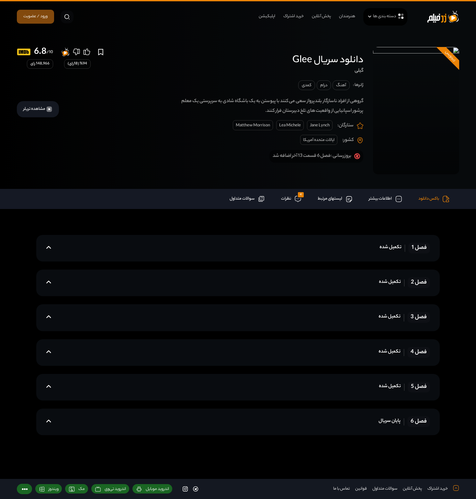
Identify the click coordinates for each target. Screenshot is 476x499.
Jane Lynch (320, 125)
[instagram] (185, 488)
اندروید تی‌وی (115, 489)
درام (323, 85)
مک (81, 489)
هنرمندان (347, 16)
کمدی (307, 85)
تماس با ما (341, 488)
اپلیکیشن (267, 16)
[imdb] (24, 52)
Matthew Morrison (253, 125)
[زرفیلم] (443, 16)
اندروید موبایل (157, 489)
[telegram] (195, 488)
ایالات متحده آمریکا (318, 140)
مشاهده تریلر (34, 109)
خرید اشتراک (293, 16)
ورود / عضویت (35, 16)
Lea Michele (290, 125)
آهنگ (341, 85)
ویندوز (54, 489)
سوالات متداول (384, 488)
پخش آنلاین (321, 16)
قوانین (361, 488)
